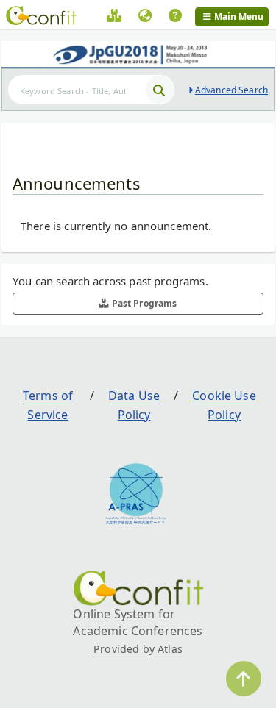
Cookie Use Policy (224, 405)
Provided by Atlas (138, 649)
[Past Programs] (114, 17)
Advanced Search (231, 90)
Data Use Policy (134, 405)
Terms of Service (48, 405)
